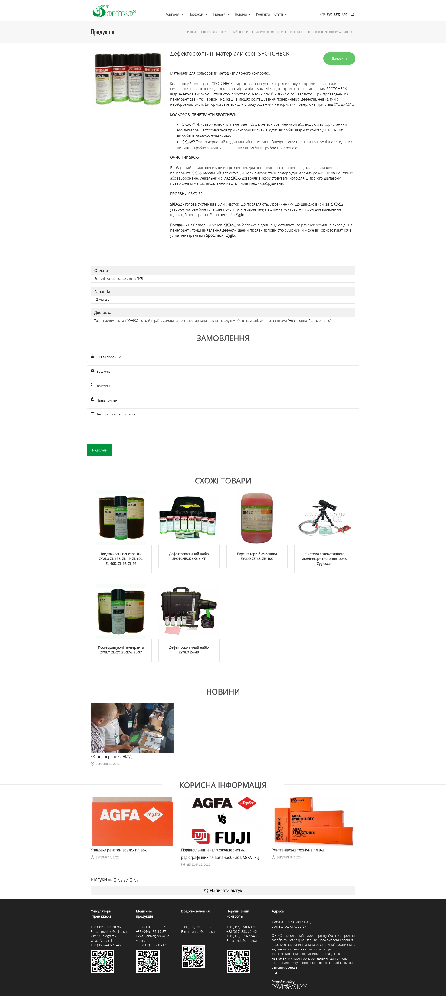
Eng (337, 14)
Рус (329, 14)
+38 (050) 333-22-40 (241, 936)
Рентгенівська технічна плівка (298, 849)
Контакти (263, 14)
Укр (322, 14)
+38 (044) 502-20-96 (106, 927)
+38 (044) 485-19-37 (151, 931)
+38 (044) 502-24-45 (151, 927)
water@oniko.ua (203, 931)
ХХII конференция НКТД (111, 756)
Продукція (196, 14)
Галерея (219, 14)
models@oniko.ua (114, 931)
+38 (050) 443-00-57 (196, 927)
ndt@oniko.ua (247, 940)
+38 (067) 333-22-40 (241, 931)
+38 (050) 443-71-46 (106, 945)
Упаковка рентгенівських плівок (118, 849)
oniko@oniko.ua (157, 936)
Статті (278, 14)
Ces (345, 14)
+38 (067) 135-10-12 (151, 945)
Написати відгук (226, 890)
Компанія (172, 14)
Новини (241, 14)
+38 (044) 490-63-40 (241, 927)
